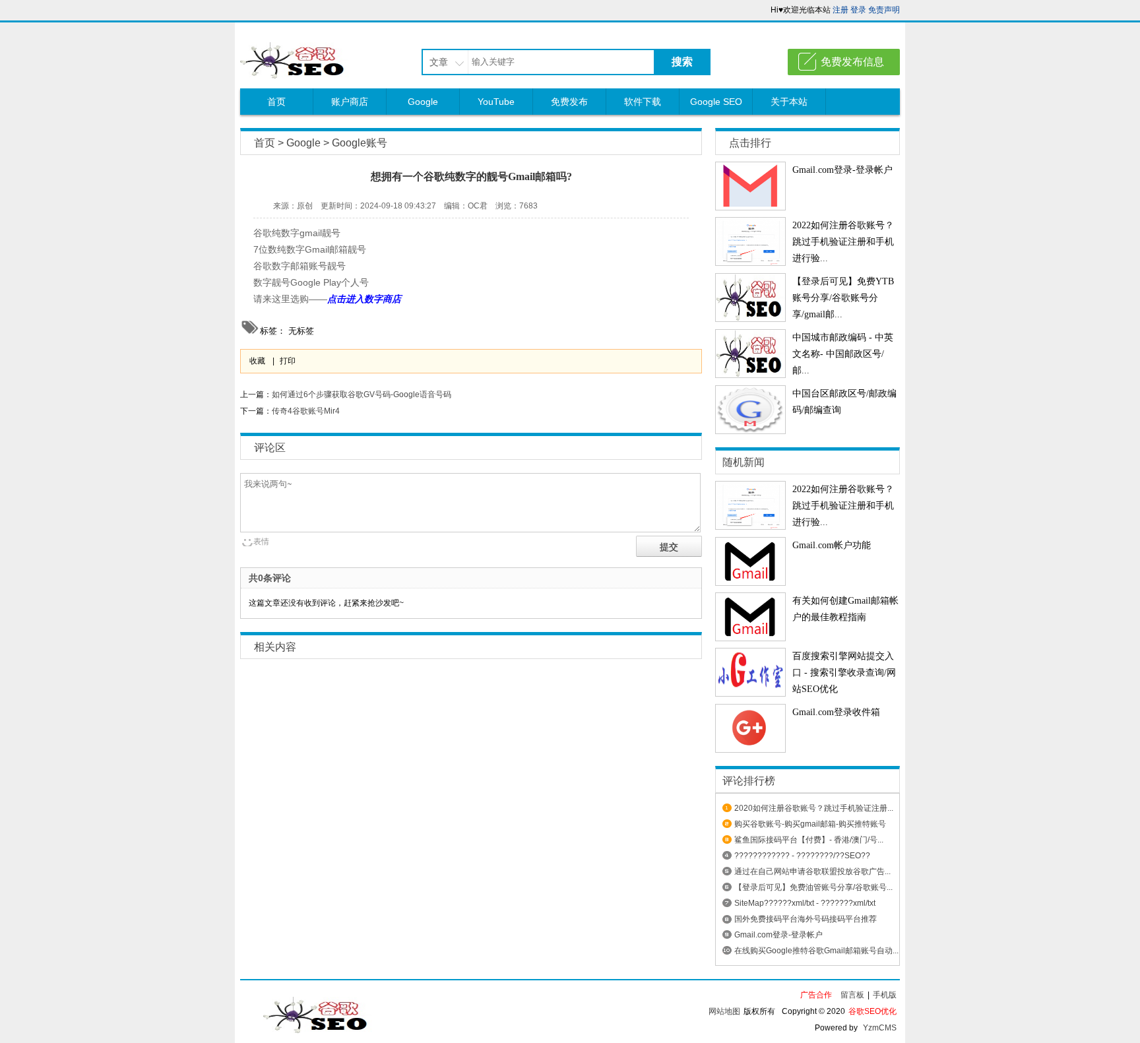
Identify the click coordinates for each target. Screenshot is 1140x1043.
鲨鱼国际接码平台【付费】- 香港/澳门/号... (808, 839)
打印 (288, 360)
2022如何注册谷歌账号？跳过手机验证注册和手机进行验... (843, 241)
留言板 (852, 994)
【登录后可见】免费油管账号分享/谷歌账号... (813, 887)
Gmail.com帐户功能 (831, 545)
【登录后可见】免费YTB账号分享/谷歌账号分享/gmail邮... (843, 297)
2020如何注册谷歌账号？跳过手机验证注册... (813, 808)
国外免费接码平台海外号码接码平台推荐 (805, 919)
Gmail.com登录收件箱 (836, 712)
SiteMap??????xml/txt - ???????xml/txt (804, 903)
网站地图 (724, 1011)
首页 (276, 101)
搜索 (682, 61)
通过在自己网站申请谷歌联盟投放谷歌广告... (812, 871)
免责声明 (884, 10)
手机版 (885, 994)
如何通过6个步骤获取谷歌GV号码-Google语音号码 (361, 394)
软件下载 (642, 101)
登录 (858, 10)
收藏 (257, 360)
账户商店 (349, 101)
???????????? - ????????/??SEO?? (802, 855)
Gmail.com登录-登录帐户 (842, 170)
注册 (840, 10)
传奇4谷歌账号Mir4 (306, 411)
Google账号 (359, 142)
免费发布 (569, 101)
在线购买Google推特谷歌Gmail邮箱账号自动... (816, 950)
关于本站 (789, 101)
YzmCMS (880, 1027)
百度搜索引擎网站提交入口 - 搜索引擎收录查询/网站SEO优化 (844, 672)
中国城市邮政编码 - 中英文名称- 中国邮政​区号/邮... (842, 353)
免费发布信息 (852, 61)
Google (423, 101)
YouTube (496, 101)
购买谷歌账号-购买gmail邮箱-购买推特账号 (810, 824)
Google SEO (716, 101)
